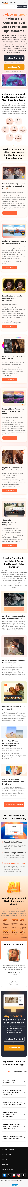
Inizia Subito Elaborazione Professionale (14, 805)
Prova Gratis (10, 213)
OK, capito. (14, 1185)
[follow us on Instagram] (18, 1175)
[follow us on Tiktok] (23, 1175)
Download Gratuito (22, 6)
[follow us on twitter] (9, 1175)
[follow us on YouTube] (14, 1175)
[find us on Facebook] (4, 1175)
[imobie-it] (8, 3)
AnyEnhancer (5, 7)
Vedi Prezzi (12, 67)
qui (19, 1182)
